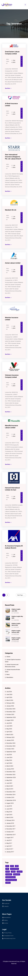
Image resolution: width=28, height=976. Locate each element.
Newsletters (10, 677)
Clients (21, 61)
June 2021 (9, 783)
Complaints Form (8, 936)
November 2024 (11, 746)
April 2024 (9, 763)
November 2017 (11, 829)
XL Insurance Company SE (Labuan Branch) (14, 547)
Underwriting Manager (11, 880)
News (8, 674)
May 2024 (9, 760)
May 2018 (9, 812)
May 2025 (9, 729)
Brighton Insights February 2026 (16, 631)
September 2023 (11, 777)
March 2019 (10, 789)
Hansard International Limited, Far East (12, 489)
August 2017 (10, 837)
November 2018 (11, 794)
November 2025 (11, 712)
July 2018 (9, 806)
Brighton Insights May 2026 (17, 617)
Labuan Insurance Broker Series (12, 671)
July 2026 (9, 692)
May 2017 (9, 843)
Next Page (20, 595)
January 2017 (10, 852)
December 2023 (11, 772)
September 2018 (11, 800)
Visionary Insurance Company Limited (11, 376)
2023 (7, 866)
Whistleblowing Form (9, 938)
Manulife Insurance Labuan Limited (11, 426)
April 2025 (9, 732)
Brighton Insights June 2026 (16, 610)
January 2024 (10, 769)
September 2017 (11, 835)
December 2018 (11, 792)
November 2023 (11, 774)
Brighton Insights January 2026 (16, 639)
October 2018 (10, 797)
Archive (6, 923)
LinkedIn (6, 906)
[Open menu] (25, 4)
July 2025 (9, 723)
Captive (13, 871)
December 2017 (11, 826)
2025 (17, 866)
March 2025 (10, 734)
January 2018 (10, 823)
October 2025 (10, 714)
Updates (8, 882)
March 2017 (10, 849)
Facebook (6, 903)
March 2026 (10, 700)
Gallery (6, 920)
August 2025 (10, 720)
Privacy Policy (7, 933)
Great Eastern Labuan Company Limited (12, 53)
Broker (7, 871)
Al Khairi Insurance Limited (11, 104)
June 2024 (9, 757)
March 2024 (10, 766)
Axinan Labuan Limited (12, 263)
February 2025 (10, 737)
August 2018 (10, 803)
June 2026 (9, 694)
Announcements (14, 869)
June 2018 (9, 809)
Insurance (19, 871)
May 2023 (9, 780)
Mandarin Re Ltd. (10, 210)
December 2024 (11, 743)
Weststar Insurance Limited (11, 318)
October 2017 (10, 832)
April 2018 (9, 815)
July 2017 (9, 840)
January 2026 (10, 706)
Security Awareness (10, 877)
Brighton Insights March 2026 (16, 624)
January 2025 (10, 740)
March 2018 (10, 817)
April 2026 (9, 697)
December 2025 (11, 709)
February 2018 (10, 820)
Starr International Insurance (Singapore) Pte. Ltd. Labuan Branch (13, 157)
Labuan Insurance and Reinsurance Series (11, 666)
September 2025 (11, 717)
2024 (12, 866)
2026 (7, 869)
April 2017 (9, 846)
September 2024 (11, 752)
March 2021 (10, 786)
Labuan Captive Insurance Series (12, 661)
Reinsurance (16, 874)
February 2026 (10, 703)
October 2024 (10, 749)
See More (7, 88)
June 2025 (9, 726)
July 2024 (9, 754)
